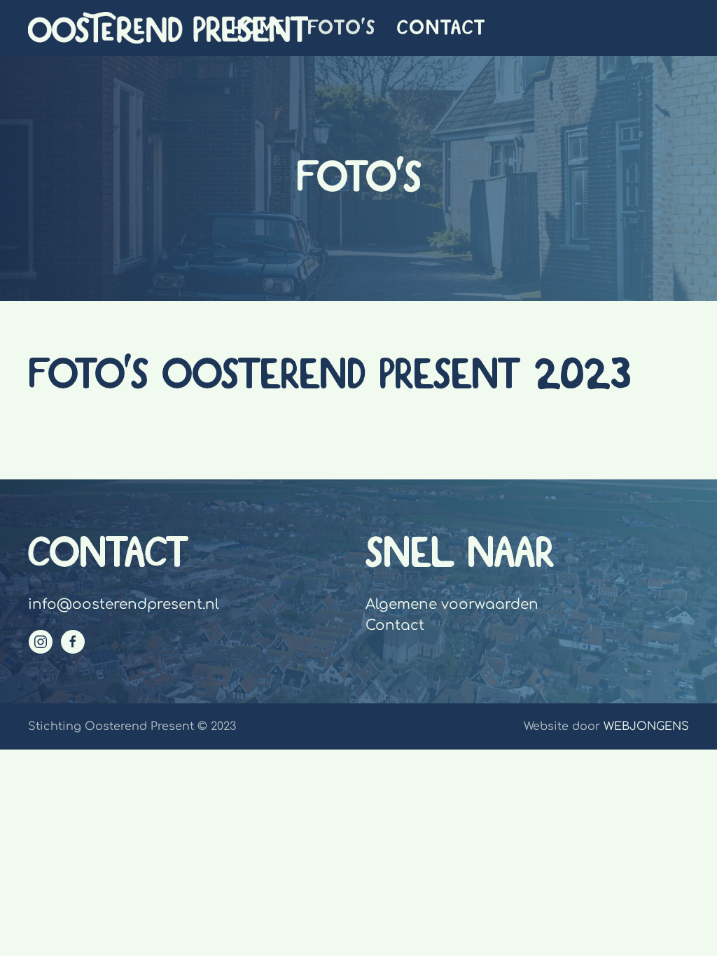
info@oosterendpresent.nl (123, 604)
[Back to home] (168, 28)
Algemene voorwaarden (452, 604)
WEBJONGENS (646, 726)
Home (258, 27)
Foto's (341, 27)
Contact (441, 27)
